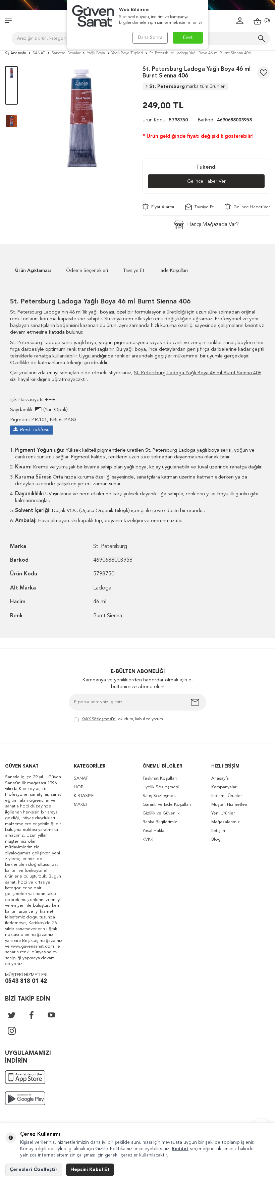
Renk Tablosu (34, 430)
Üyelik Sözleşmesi (161, 787)
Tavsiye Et (203, 207)
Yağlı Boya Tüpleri (127, 53)
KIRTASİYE (84, 796)
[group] (80, 118)
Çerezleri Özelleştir (34, 1169)
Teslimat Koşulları (160, 778)
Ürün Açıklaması (33, 270)
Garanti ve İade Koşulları (167, 804)
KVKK (148, 839)
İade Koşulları (174, 270)
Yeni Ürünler (223, 813)
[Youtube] (51, 1015)
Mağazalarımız (225, 822)
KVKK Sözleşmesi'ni (98, 719)
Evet (188, 37)
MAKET (81, 804)
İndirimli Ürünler (226, 796)
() (266, 20)
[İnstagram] (11, 1030)
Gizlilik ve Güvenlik (161, 813)
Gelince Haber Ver (206, 181)
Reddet (180, 1148)
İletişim (218, 831)
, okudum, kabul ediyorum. (122, 719)
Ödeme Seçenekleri (87, 270)
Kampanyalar (223, 787)
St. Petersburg (187, 86)
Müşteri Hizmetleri (229, 804)
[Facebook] (31, 1015)
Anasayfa (18, 53)
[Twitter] (11, 1015)
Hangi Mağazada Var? (213, 224)
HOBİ (79, 787)
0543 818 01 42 (26, 981)
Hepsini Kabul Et (90, 1169)
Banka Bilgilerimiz (160, 822)
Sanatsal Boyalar (66, 53)
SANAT (39, 53)
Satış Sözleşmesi (159, 796)
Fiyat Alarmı (161, 207)
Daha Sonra (150, 37)
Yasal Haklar (154, 831)
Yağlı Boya (96, 53)
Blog (216, 839)
